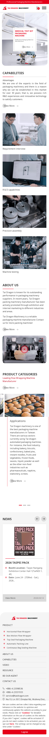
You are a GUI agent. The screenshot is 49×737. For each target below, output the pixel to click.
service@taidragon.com (17, 695)
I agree (24, 732)
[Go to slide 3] (26, 63)
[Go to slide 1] (18, 63)
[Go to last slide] (37, 518)
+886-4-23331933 (14, 692)
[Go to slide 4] (30, 63)
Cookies (26, 712)
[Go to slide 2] (22, 63)
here (12, 724)
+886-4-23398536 (14, 688)
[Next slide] (43, 518)
